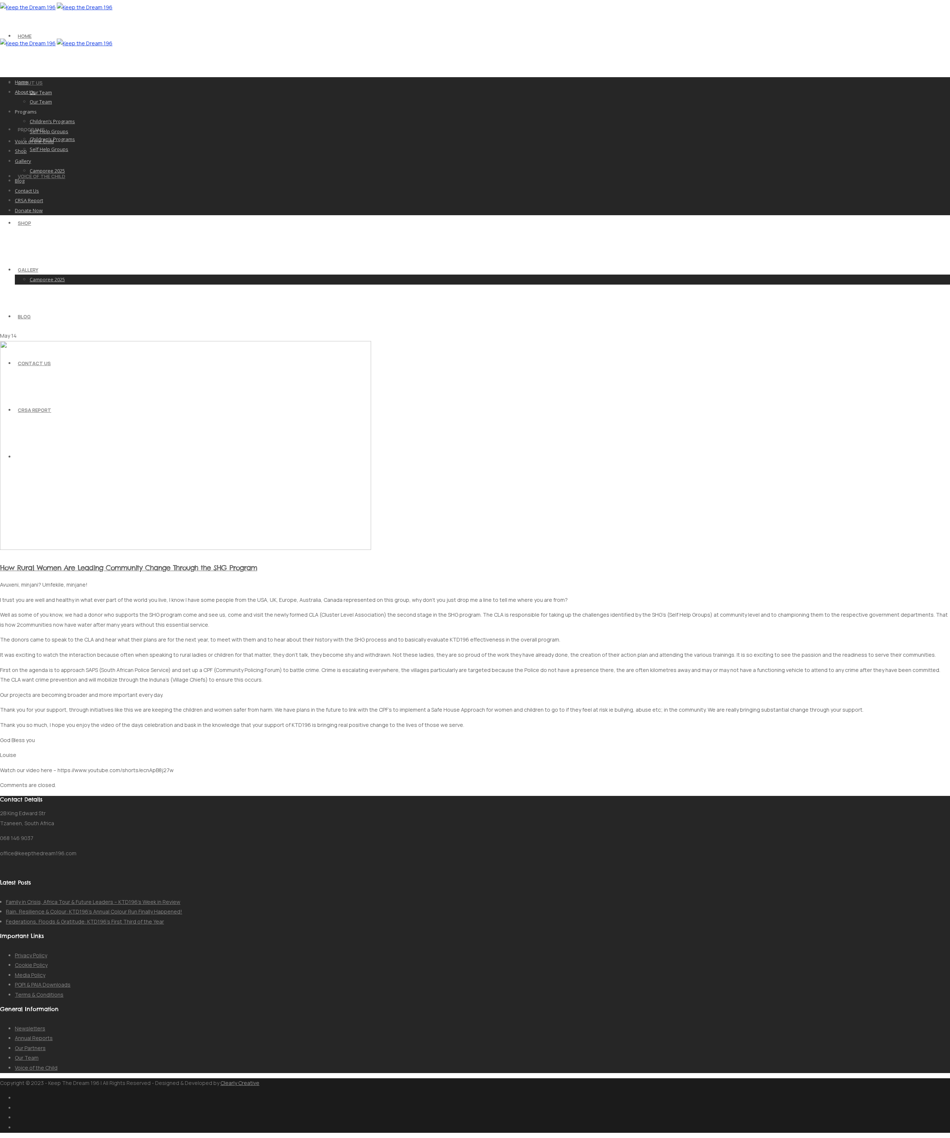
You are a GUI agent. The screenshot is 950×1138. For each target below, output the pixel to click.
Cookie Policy (31, 964)
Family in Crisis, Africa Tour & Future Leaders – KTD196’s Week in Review (93, 901)
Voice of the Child (41, 176)
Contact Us (27, 190)
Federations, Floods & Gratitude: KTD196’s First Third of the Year (85, 921)
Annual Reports (34, 1038)
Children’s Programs (52, 121)
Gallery (28, 269)
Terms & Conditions (39, 994)
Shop (24, 223)
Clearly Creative (239, 1082)
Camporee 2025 (47, 279)
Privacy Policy (31, 955)
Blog (24, 316)
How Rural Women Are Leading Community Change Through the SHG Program (128, 567)
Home (25, 36)
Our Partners (30, 1048)
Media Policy (30, 974)
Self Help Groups (49, 149)
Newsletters (30, 1028)
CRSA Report (29, 200)
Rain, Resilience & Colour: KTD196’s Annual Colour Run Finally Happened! (94, 911)
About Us (30, 82)
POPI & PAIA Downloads (43, 984)
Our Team (41, 92)
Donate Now (29, 210)
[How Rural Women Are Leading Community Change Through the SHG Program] (185, 547)
